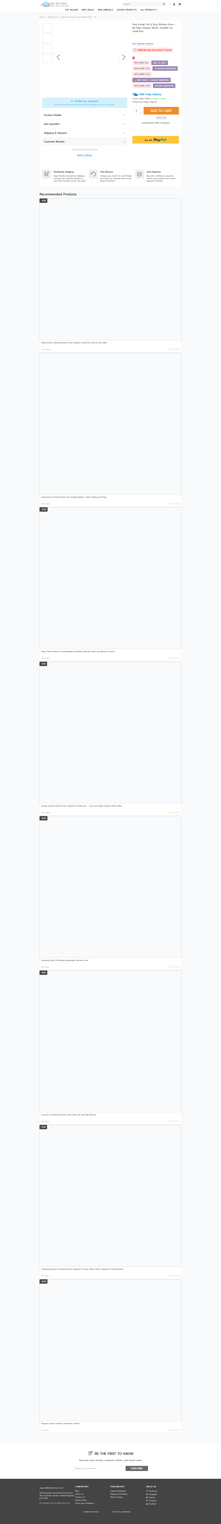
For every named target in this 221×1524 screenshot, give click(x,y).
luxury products (127, 9)
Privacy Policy (81, 1500)
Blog (77, 1491)
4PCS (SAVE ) (142, 85)
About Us (79, 1494)
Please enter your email (85, 1468)
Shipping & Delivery (118, 1494)
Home (42, 17)
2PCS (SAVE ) (141, 68)
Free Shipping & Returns (142, 43)
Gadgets (145, 12)
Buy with (149, 140)
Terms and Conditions (84, 1503)
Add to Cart (161, 110)
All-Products (53, 17)
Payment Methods (118, 1491)
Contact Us (80, 1497)
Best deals (88, 9)
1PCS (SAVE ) (141, 62)
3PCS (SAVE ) (142, 74)
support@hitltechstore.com (51, 1488)
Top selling (71, 9)
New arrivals (105, 9)
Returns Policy (116, 1497)
